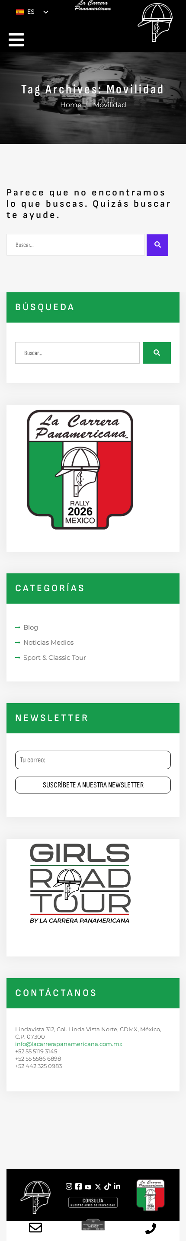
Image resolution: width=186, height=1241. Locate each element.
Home (71, 105)
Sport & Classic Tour (54, 657)
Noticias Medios (48, 642)
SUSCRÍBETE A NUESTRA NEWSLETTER (93, 785)
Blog (30, 627)
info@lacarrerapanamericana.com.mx (68, 1043)
